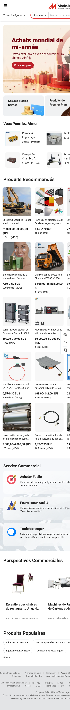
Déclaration (51, 673)
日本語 (60, 682)
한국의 (28, 685)
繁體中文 (49, 682)
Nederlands (51, 685)
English (23, 682)
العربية (38, 685)
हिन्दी (62, 685)
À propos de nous (33, 673)
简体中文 (36, 682)
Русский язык (13, 685)
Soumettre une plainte (10, 673)
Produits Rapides (34, 676)
